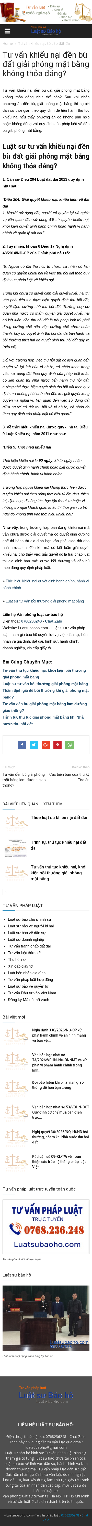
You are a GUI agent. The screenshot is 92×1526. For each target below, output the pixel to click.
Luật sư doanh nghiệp (26, 939)
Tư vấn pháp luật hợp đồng (30, 979)
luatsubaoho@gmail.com (46, 1447)
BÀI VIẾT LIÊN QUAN (20, 804)
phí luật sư (49, 1490)
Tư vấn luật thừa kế (24, 953)
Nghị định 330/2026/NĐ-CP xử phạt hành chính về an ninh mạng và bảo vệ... (59, 1035)
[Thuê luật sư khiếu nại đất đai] (15, 823)
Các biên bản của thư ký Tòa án (69, 777)
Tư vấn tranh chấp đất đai (29, 946)
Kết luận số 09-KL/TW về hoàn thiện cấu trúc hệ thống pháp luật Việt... (59, 1161)
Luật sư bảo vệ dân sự (27, 932)
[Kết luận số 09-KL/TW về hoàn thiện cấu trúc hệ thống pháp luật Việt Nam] (15, 1163)
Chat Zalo (53, 621)
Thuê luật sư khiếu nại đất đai (59, 817)
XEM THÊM (53, 804)
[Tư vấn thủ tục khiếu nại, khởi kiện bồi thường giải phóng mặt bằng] (15, 873)
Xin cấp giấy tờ (20, 966)
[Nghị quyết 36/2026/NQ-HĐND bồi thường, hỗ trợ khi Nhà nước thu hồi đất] (15, 1138)
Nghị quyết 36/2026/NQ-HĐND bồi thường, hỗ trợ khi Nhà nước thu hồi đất (60, 1137)
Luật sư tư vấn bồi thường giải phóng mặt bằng (45, 601)
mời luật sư (71, 1485)
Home (8, 43)
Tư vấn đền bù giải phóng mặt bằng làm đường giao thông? (24, 780)
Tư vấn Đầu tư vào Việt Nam (32, 993)
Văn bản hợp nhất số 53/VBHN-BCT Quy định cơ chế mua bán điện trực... (60, 1112)
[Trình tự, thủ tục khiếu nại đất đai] (15, 848)
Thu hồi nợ (17, 959)
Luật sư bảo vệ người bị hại (31, 926)
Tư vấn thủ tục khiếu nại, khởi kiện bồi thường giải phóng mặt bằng (58, 872)
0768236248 (31, 621)
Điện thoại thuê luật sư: (25, 1436)
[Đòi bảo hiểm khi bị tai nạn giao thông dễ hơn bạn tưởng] (15, 1089)
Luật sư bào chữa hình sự (29, 919)
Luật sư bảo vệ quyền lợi (28, 986)
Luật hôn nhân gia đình (26, 973)
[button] (85, 31)
